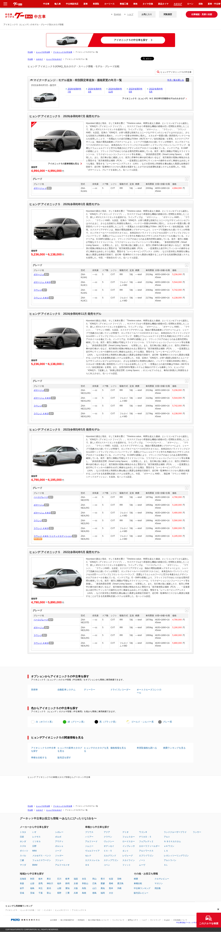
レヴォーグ (127, 855)
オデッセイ (109, 846)
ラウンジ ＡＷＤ (41, 298)
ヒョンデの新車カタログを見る (69, 749)
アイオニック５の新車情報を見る (63, 163)
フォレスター (128, 837)
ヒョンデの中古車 (43, 52)
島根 (84, 893)
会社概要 (53, 920)
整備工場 (124, 4)
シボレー (59, 832)
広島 (94, 883)
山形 (32, 883)
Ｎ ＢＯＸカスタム (172, 841)
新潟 (49, 888)
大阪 (76, 888)
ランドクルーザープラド (175, 832)
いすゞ (35, 832)
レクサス (36, 837)
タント (125, 851)
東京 (49, 879)
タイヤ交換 (148, 4)
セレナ (88, 855)
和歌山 (85, 883)
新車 (86, 4)
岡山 (94, 879)
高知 (103, 888)
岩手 (22, 888)
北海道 (23, 879)
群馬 (41, 883)
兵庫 (76, 893)
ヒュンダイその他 (27, 910)
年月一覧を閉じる (175, 80)
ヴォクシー (109, 841)
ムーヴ (142, 865)
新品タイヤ (163, 4)
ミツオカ (36, 841)
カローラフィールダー (149, 846)
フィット (126, 865)
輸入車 (58, 4)
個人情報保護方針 (67, 920)
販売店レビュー (141, 893)
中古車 (30, 52)
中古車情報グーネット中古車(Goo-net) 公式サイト (195, 923)
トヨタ (23, 832)
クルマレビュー (162, 879)
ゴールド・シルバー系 (142, 721)
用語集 (158, 888)
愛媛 (103, 883)
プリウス (89, 832)
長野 (59, 893)
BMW (34, 865)
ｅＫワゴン (169, 846)
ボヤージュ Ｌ (40, 188)
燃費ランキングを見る (174, 748)
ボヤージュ (39, 274)
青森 (22, 883)
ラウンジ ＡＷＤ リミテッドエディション (53, 536)
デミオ (125, 832)
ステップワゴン (111, 860)
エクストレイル (92, 860)
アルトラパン (170, 860)
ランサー (197, 832)
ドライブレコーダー (120, 689)
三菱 (22, 860)
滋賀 (76, 879)
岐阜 (67, 879)
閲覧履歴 (168, 14)
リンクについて (118, 920)
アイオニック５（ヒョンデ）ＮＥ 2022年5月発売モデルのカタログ (153, 98)
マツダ (23, 865)
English (117, 14)
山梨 (59, 888)
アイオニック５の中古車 (62, 52)
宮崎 (119, 879)
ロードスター (128, 841)
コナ (39, 910)
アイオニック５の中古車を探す (43, 749)
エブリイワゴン (146, 855)
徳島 (94, 893)
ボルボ (58, 837)
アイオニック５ (11, 910)
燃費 (136, 879)
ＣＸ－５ (108, 851)
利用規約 (81, 920)
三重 (67, 893)
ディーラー (89, 689)
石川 (59, 879)
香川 (103, 879)
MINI (34, 851)
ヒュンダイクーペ (62, 910)
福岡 (103, 893)
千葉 (41, 893)
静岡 (67, 883)
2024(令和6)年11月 (115, 90)
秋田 (32, 879)
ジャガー (59, 855)
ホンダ (23, 841)
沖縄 (119, 888)
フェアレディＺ (146, 841)
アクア (107, 832)
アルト (167, 837)
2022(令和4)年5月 (156, 90)
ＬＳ (166, 851)
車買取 (96, 4)
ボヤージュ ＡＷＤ (42, 282)
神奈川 (50, 883)
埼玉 (41, 888)
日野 (34, 846)
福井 (59, 883)
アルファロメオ (62, 865)
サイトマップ (155, 920)
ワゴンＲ (143, 832)
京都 (76, 883)
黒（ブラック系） (108, 721)
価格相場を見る (118, 748)
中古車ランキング (142, 888)
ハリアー (89, 837)
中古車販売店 (72, 4)
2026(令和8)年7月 (74, 90)
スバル (23, 855)
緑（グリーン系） (77, 721)
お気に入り (147, 14)
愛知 (67, 888)
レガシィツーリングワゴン (176, 855)
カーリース (109, 4)
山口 (94, 888)
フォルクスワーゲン (41, 860)
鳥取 (84, 888)
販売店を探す (64, 757)
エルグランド (110, 855)
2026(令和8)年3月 (95, 90)
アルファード (91, 841)
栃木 (41, 879)
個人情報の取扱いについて (98, 920)
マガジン (159, 883)
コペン (107, 865)
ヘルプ (130, 14)
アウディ (59, 841)
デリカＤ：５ (145, 837)
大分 (111, 893)
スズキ (23, 846)
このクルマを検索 (208, 923)
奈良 (84, 879)
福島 (32, 888)
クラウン (108, 837)
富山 (49, 893)
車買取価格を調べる (147, 748)
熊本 (111, 888)
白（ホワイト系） (45, 721)
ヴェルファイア (92, 851)
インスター (48, 910)
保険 (201, 4)
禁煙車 (34, 689)
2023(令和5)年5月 (135, 90)
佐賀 (111, 879)
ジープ (58, 851)
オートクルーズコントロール (149, 691)
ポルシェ (59, 846)
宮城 (22, 893)
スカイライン (128, 860)
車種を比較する (39, 757)
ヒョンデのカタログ (54, 59)
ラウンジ (38, 290)
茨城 (32, 893)
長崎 (111, 883)
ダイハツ (24, 851)
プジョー (59, 860)
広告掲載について (180, 920)
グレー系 (167, 721)
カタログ (39, 59)
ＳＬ (166, 865)
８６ (87, 865)
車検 (135, 4)
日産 (22, 837)
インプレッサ (128, 846)
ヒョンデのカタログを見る (96, 749)
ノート (142, 860)
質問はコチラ (133, 920)
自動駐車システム (66, 689)
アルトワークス (146, 851)
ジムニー (89, 846)
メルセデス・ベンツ (41, 855)
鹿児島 (120, 883)
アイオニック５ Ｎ (79, 910)
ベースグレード (41, 497)
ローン (190, 4)
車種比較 (138, 883)
